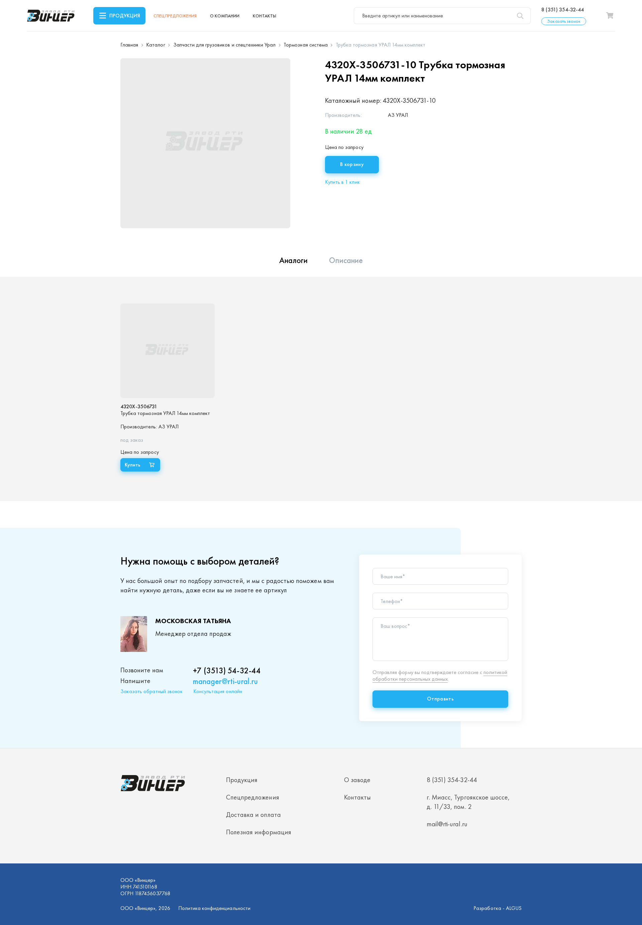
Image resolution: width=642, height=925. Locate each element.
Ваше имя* (393, 576)
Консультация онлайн (217, 691)
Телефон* (392, 601)
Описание (346, 260)
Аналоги (293, 260)
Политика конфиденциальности (214, 908)
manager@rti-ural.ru (225, 681)
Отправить (440, 698)
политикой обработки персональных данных (439, 675)
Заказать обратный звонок (151, 691)
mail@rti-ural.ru (447, 824)
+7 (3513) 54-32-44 (227, 670)
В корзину (352, 164)
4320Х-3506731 (138, 406)
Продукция (124, 15)
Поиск (520, 15)
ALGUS (514, 908)
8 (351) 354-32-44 (562, 9)
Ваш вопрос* (395, 626)
